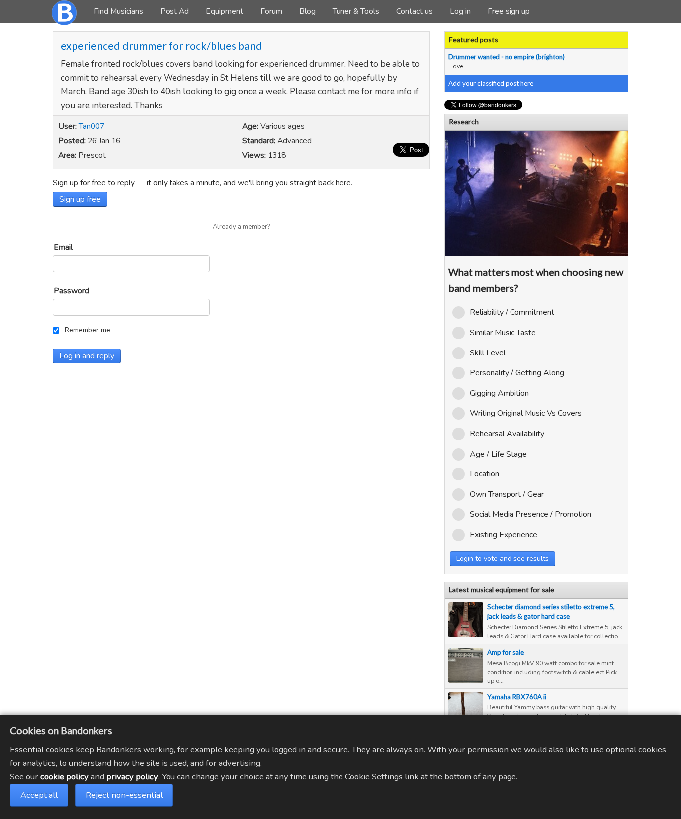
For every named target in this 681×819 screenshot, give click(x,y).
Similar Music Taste (503, 332)
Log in (460, 11)
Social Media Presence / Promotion (530, 514)
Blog (307, 11)
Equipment (224, 11)
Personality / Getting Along (517, 372)
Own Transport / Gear (507, 494)
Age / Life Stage (498, 454)
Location (484, 473)
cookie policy (64, 776)
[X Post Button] (411, 150)
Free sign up (509, 11)
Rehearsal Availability (507, 433)
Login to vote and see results (502, 558)
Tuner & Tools (356, 11)
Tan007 (91, 126)
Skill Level (488, 353)
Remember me (87, 330)
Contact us (414, 11)
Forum (271, 11)
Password (71, 290)
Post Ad (174, 11)
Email (63, 247)
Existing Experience (503, 534)
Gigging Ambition (499, 393)
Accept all (39, 795)
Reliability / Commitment (512, 312)
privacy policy (132, 776)
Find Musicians (118, 11)
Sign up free (80, 199)
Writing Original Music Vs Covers (526, 413)
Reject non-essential (124, 795)
